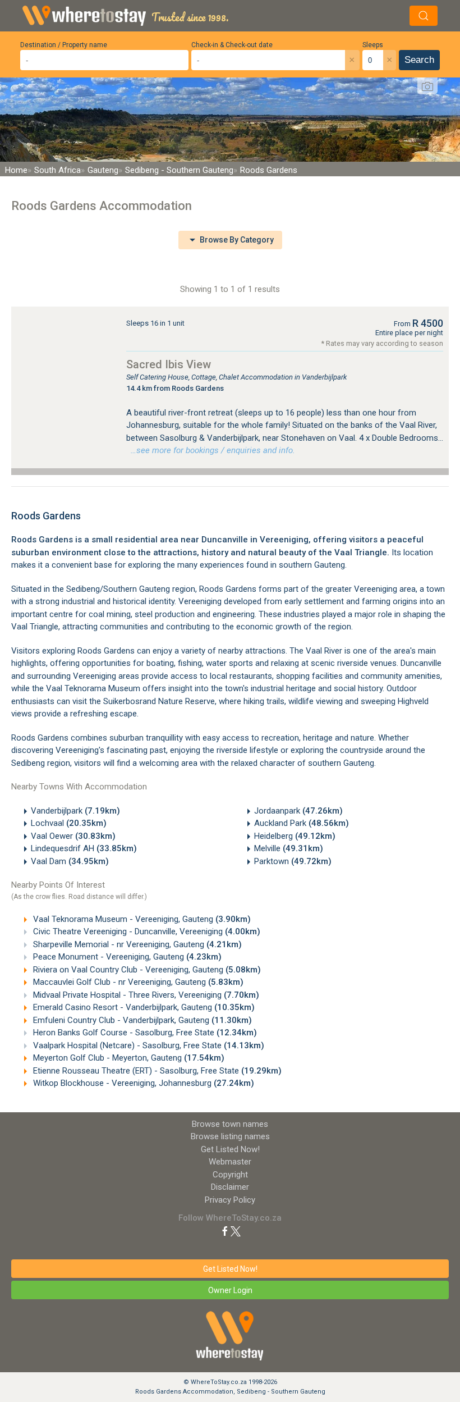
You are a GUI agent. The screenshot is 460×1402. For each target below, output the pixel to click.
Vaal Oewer (73, 836)
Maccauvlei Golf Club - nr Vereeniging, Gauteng (137, 982)
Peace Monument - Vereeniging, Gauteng (126, 957)
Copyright (230, 1175)
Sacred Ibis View (168, 364)
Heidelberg (294, 836)
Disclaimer (230, 1187)
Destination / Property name (63, 45)
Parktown (293, 861)
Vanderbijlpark (75, 811)
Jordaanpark (298, 811)
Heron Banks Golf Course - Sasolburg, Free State (144, 1032)
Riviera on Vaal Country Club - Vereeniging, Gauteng (146, 970)
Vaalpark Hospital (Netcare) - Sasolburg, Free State (147, 1045)
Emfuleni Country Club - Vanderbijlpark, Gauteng (141, 1020)
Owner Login (230, 1290)
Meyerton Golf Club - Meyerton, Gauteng (127, 1058)
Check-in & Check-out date (232, 45)
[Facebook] (225, 1231)
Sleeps (372, 45)
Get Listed (230, 1149)
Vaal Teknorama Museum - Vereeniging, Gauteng (141, 919)
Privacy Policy (230, 1200)
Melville (288, 848)
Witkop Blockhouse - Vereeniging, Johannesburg (142, 1083)
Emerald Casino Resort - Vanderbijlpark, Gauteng (143, 1007)
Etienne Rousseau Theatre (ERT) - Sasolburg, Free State (156, 1071)
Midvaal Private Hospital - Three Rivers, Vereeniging (145, 995)
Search (419, 59)
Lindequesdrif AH (84, 848)
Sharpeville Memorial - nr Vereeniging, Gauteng (136, 944)
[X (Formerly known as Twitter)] (236, 1231)
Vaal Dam (70, 861)
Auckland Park (301, 823)
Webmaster (230, 1162)
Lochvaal (69, 823)
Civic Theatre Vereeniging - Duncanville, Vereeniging (145, 931)
